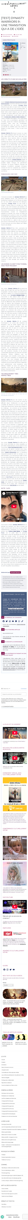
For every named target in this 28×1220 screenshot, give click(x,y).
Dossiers (3, 1062)
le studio (17, 295)
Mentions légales (5, 1077)
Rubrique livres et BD (6, 1124)
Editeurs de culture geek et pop (9, 1139)
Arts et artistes (5, 1188)
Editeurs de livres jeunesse (7, 1142)
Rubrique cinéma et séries (8, 1093)
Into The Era (13, 485)
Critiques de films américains (8, 1103)
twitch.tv (5, 923)
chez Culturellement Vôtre (15, 447)
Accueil (3, 1059)
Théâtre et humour (6, 1159)
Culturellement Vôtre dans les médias (10, 1072)
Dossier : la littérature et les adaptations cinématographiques (11, 1145)
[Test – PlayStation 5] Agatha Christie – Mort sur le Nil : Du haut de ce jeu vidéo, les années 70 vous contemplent (14, 1022)
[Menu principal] (14, 12)
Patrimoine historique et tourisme (9, 1193)
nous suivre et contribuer (16, 608)
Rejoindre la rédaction (7, 1082)
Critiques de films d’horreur (8, 1108)
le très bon (14, 116)
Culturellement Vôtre (12, 1215)
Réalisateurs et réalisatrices (8, 1095)
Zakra (9, 1217)
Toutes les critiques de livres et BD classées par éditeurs (14, 1129)
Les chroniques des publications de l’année (11, 1126)
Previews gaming (6, 1172)
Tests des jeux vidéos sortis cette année (10, 1167)
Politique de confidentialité (8, 1080)
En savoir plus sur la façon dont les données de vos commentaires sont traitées (13, 701)
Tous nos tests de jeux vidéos (8, 1170)
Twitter (12, 646)
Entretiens (4, 1064)
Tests (21, 34)
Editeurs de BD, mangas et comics (9, 1137)
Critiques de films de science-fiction (9, 1111)
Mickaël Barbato (6, 36)
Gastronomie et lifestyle (7, 1196)
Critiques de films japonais (8, 1106)
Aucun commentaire (7, 34)
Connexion (24, 688)
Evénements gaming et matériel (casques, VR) (12, 1175)
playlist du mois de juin (10, 741)
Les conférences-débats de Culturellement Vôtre (13, 1075)
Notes (4, 982)
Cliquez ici (9, 69)
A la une (17, 34)
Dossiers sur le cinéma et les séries (9, 1116)
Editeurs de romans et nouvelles (9, 1134)
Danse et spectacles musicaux (8, 1157)
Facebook (5, 646)
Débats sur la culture (6, 1206)
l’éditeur (14, 531)
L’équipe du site (5, 1069)
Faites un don (15, 663)
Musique (3, 1154)
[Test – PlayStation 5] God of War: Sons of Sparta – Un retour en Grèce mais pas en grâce (14, 1002)
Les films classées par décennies (9, 1098)
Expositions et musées (7, 1191)
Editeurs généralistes (6, 1132)
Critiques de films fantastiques (8, 1113)
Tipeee (23, 663)
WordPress (16, 1217)
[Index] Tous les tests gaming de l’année (7, 1044)
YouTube (18, 923)
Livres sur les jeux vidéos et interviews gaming (12, 1180)
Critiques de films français (7, 1101)
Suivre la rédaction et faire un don (9, 1085)
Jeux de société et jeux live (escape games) (11, 1178)
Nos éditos (4, 1204)
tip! (8, 933)
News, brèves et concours (7, 1067)
